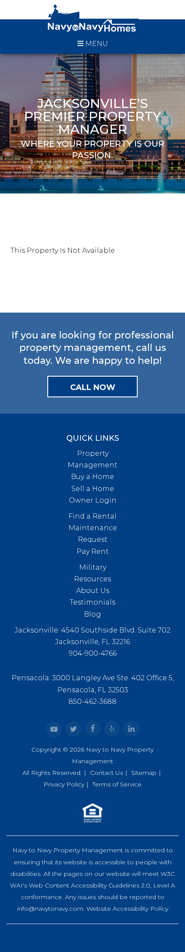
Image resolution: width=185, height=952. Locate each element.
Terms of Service (117, 784)
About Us (92, 591)
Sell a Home (92, 489)
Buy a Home (92, 477)
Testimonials (92, 602)
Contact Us (106, 773)
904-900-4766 (93, 653)
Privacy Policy (63, 784)
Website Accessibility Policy (127, 908)
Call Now (92, 387)
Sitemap (144, 773)
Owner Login (93, 500)
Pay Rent (93, 551)
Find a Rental (92, 516)
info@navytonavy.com (50, 908)
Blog (92, 614)
